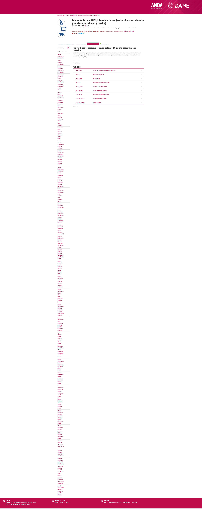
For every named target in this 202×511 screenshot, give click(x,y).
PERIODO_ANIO (79, 78)
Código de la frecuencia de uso (100, 86)
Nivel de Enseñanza (97, 102)
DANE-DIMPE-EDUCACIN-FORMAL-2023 (92, 15)
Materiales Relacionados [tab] (81, 44)
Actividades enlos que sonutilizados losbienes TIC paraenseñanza (61, 444)
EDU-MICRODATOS (81, 15)
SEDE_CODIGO (79, 70)
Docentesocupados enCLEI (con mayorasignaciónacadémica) (61, 144)
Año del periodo (96, 78)
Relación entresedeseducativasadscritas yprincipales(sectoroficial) (60, 133)
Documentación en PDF (129, 31)
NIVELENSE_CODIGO (80, 98)
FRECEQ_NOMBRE (79, 90)
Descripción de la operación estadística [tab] (66, 44)
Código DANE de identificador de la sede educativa (104, 70)
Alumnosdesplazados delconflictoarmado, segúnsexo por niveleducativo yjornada (61, 365)
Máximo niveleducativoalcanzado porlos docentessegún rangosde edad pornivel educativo (60, 181)
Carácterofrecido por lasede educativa (61, 56)
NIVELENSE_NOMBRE (80, 102)
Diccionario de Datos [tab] (92, 44)
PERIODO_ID (78, 74)
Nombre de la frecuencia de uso (100, 90)
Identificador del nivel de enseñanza (101, 94)
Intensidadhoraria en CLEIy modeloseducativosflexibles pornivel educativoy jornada (61, 242)
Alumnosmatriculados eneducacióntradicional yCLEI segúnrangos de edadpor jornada (61, 310)
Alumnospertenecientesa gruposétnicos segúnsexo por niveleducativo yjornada (61, 378)
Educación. (87, 25)
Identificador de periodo (98, 74)
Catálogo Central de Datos (71, 15)
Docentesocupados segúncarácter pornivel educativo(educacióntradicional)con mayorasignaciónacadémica (61, 158)
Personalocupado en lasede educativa (61, 205)
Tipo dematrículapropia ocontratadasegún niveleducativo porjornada (60, 338)
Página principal (60, 15)
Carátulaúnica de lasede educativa (61, 62)
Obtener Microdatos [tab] (105, 44)
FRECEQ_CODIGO (79, 86)
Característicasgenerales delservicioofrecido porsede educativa (61, 78)
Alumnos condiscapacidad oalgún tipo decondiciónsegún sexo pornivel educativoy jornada (61, 391)
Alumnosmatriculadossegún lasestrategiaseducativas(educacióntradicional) (60, 282)
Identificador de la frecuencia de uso (101, 82)
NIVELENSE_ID (79, 94)
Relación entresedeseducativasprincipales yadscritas (60, 117)
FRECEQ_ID (78, 82)
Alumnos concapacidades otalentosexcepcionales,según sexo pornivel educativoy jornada (61, 351)
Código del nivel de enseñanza (99, 98)
